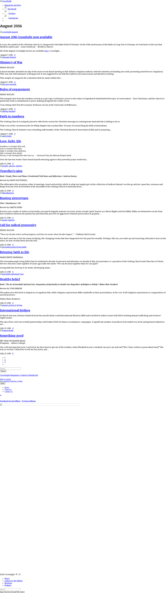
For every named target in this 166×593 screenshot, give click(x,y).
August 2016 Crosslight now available (26, 37)
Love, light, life (10, 141)
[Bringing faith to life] (13, 247)
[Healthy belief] (12, 274)
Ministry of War (11, 62)
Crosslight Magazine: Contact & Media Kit (19, 375)
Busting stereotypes (14, 198)
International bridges (15, 310)
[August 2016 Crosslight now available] (9, 32)
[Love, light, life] (6, 136)
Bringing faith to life (14, 252)
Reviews (8, 583)
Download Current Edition (10, 401)
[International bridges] (11, 305)
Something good (11, 335)
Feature (8, 585)
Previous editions (29, 401)
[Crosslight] (6, 1)
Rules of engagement (15, 89)
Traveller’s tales (11, 171)
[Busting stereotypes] (7, 193)
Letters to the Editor (14, 581)
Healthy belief (10, 279)
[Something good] (6, 330)
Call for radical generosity (18, 225)
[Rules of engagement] (8, 84)
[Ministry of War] (8, 57)
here (46, 51)
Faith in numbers (12, 116)
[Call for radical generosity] (7, 220)
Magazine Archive (13, 5)
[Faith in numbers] (7, 111)
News (7, 578)
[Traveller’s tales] (11, 166)
